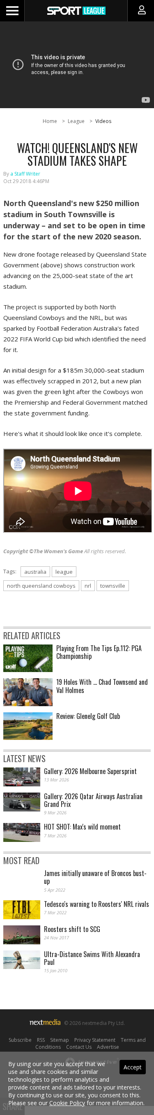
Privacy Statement (94, 1039)
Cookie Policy (67, 1103)
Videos (103, 121)
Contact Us (79, 1046)
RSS (41, 1039)
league (64, 571)
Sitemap (59, 1039)
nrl (88, 585)
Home (50, 121)
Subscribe (20, 1039)
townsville (112, 585)
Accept (133, 1067)
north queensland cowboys (41, 585)
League (76, 121)
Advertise (108, 1046)
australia (35, 571)
